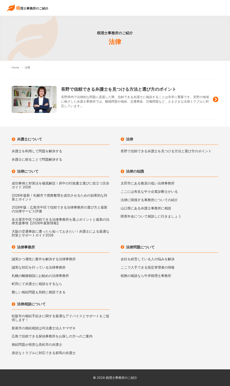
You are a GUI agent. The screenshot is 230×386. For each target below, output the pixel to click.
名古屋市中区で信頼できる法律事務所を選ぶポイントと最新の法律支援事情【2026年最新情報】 (60, 221)
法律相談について (31, 304)
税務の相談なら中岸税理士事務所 (146, 276)
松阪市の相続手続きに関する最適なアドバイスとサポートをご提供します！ (60, 318)
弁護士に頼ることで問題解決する (37, 160)
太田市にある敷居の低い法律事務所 (148, 183)
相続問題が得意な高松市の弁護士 (37, 345)
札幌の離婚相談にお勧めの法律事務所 (40, 276)
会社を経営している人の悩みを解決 (148, 259)
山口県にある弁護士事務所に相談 (146, 208)
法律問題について (140, 247)
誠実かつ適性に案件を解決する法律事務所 (44, 259)
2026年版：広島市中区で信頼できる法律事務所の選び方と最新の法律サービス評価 (59, 209)
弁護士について (29, 139)
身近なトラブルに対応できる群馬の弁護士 (44, 353)
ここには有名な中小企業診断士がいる (149, 192)
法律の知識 (135, 171)
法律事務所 (26, 247)
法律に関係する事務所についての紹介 (149, 200)
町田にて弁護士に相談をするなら (37, 284)
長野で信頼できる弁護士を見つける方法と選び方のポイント (166, 151)
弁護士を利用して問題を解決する (37, 151)
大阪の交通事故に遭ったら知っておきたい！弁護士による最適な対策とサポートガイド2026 (60, 233)
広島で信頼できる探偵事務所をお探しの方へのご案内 (52, 336)
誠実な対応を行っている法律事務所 (39, 267)
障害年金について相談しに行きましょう (151, 216)
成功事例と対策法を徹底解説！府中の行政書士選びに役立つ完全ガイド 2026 (60, 185)
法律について (28, 171)
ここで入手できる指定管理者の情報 (148, 267)
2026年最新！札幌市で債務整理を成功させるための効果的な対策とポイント (59, 197)
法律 (129, 139)
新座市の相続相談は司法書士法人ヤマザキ (44, 328)
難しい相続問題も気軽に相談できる (39, 292)
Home (15, 67)
